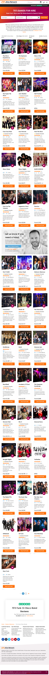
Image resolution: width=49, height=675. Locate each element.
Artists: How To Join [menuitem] (40, 631)
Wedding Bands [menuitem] (14, 629)
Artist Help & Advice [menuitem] (40, 632)
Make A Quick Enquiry (13, 246)
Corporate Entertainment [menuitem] (28, 629)
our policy (29, 673)
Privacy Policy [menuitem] (4, 634)
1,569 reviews (29, 616)
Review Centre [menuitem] (4, 631)
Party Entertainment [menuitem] (27, 631)
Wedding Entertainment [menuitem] (27, 628)
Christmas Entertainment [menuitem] (28, 632)
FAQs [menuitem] (3, 629)
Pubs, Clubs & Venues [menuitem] (27, 634)
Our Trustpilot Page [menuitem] (5, 632)
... (12, 68)
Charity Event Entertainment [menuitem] (28, 633)
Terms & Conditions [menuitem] (5, 633)
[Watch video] (12, 52)
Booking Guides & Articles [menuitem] (41, 629)
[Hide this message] (46, 672)
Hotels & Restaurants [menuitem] (27, 636)
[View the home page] (9, 2)
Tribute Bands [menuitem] (14, 632)
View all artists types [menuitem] (15, 634)
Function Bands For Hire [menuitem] (16, 628)
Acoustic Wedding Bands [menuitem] (16, 631)
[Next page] (28, 593)
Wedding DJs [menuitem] (14, 633)
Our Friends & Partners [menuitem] (40, 633)
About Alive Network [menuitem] (40, 628)
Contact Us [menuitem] (4, 628)
